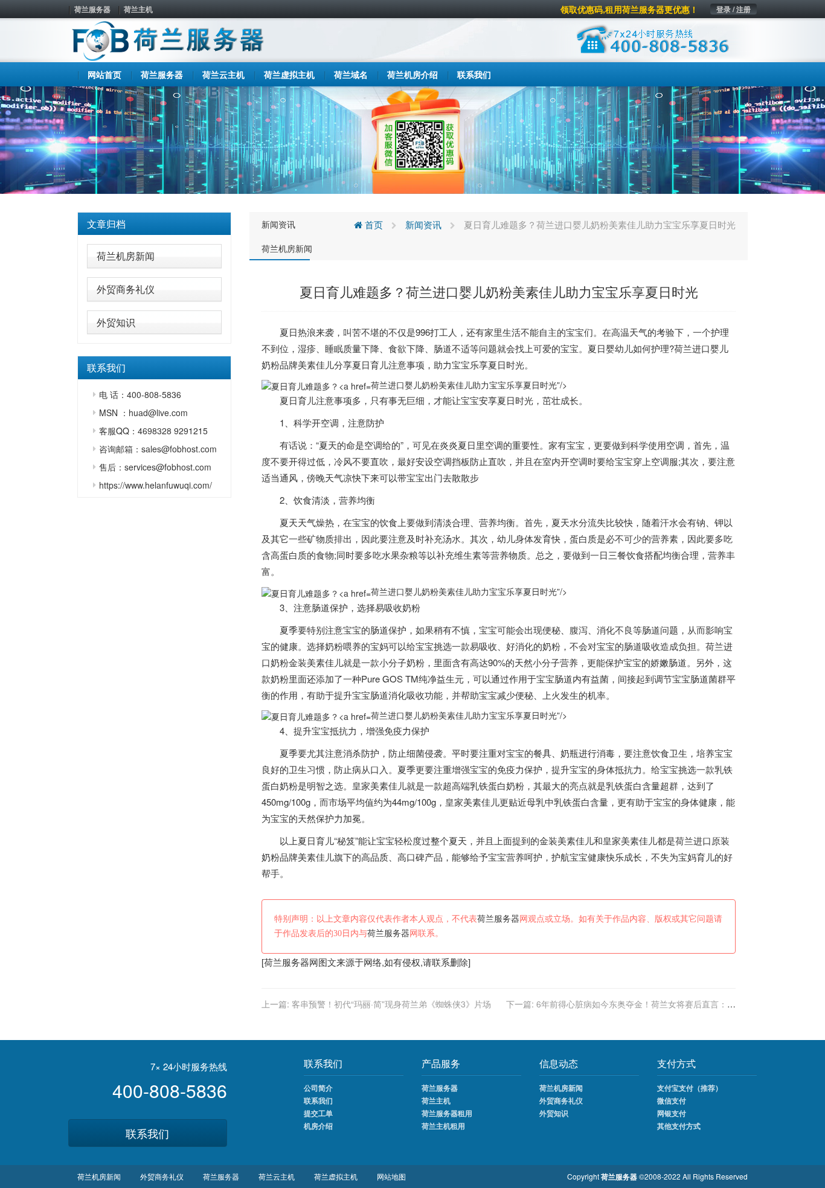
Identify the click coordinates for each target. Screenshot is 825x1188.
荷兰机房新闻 (126, 256)
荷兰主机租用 (443, 1125)
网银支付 (671, 1113)
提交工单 (318, 1113)
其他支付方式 (679, 1125)
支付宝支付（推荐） (689, 1087)
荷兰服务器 (92, 9)
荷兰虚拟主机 (336, 1176)
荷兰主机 (138, 9)
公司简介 (318, 1087)
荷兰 (683, 348)
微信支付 (671, 1100)
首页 (372, 224)
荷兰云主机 (276, 1176)
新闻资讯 (278, 224)
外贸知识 (116, 322)
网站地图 (391, 1176)
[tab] (154, 224)
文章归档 (106, 224)
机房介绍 (318, 1125)
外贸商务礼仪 (126, 289)
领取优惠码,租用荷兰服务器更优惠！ (629, 9)
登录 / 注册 (733, 9)
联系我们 (147, 1133)
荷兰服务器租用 (447, 1113)
